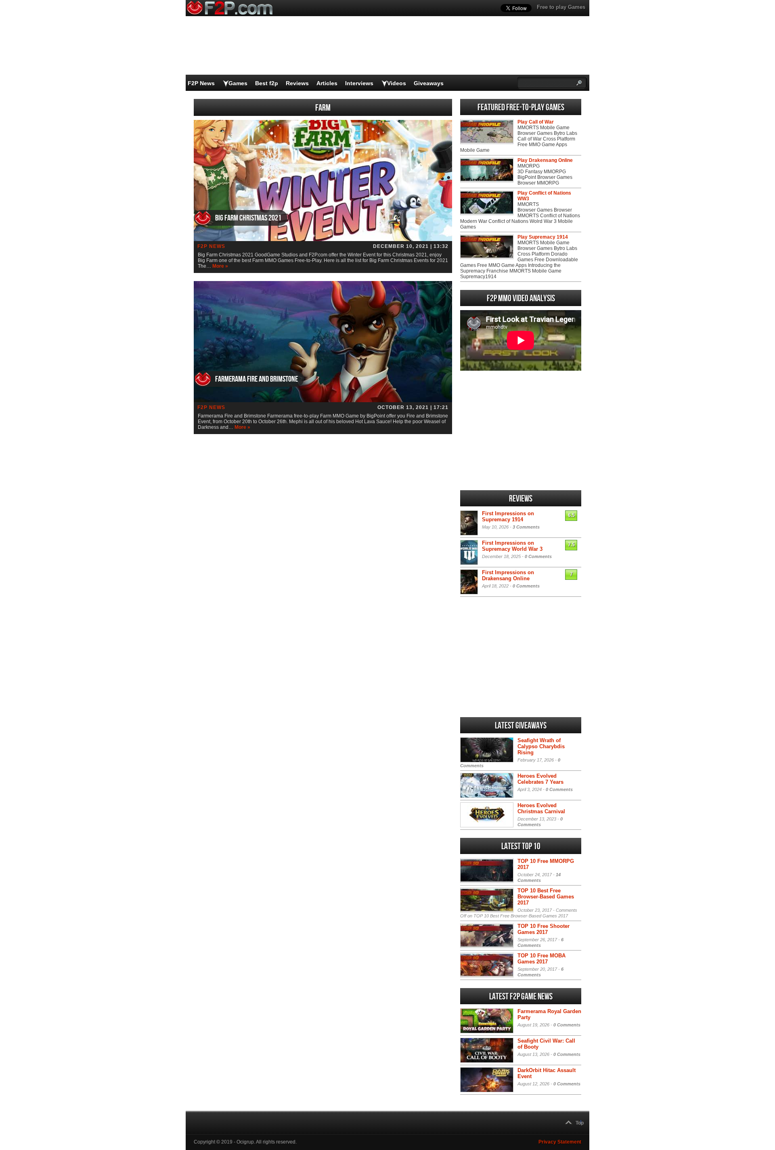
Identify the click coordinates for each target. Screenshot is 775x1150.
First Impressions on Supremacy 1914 (508, 516)
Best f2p (266, 83)
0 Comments (538, 556)
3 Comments (526, 527)
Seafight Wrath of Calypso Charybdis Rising (541, 746)
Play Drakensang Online (545, 160)
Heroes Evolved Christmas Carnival (541, 808)
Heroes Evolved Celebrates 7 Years (540, 779)
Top (580, 1123)
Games (237, 83)
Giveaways (429, 83)
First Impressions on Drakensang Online (508, 575)
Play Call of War (535, 122)
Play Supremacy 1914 (542, 237)
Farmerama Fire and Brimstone (256, 379)
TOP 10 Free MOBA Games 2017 (541, 959)
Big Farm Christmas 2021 (248, 218)
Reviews (297, 83)
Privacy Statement (559, 1142)
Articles (326, 83)
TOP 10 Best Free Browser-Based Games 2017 (545, 897)
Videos (396, 83)
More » (220, 266)
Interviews (359, 83)
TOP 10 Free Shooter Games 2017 (543, 929)
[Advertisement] (520, 430)
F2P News (201, 83)
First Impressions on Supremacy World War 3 (512, 546)
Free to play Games (561, 7)
